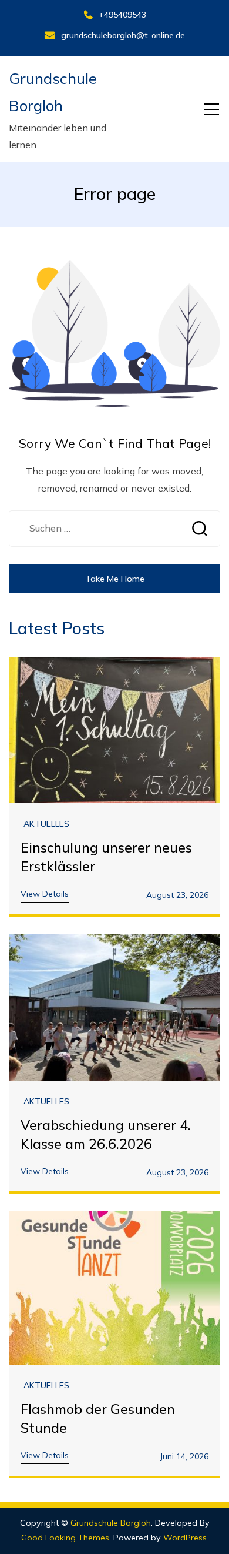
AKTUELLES (46, 824)
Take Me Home (114, 578)
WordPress (185, 1537)
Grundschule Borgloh (110, 1523)
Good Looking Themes (65, 1537)
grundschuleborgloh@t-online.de (123, 35)
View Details (45, 893)
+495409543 (122, 14)
